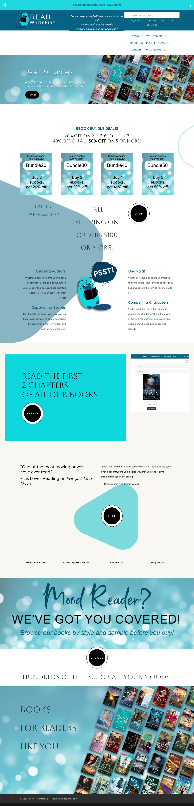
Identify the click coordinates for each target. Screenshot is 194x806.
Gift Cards (152, 25)
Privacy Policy (27, 798)
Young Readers (154, 36)
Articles (136, 50)
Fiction (136, 36)
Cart (162, 20)
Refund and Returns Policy (65, 798)
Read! (32, 95)
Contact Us (42, 798)
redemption (146, 318)
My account (137, 20)
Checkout (151, 20)
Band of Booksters (155, 50)
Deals (149, 43)
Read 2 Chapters (49, 71)
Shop (170, 20)
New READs (164, 43)
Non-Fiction (136, 43)
